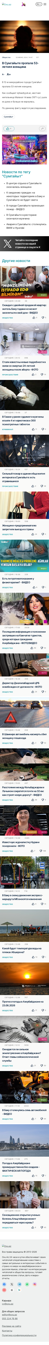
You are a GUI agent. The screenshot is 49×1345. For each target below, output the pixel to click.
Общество (7, 318)
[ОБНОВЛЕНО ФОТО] (24, 820)
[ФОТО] (24, 339)
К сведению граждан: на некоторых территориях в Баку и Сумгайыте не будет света (25, 196)
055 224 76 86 (10, 1318)
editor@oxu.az (9, 1314)
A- (3, 74)
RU (38, 4)
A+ (9, 74)
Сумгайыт (8, 117)
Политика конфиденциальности (19, 1335)
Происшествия (10, 375)
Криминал (7, 429)
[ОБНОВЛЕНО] (24, 608)
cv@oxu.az (7, 1303)
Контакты (7, 1330)
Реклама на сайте (11, 1326)
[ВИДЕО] (24, 282)
